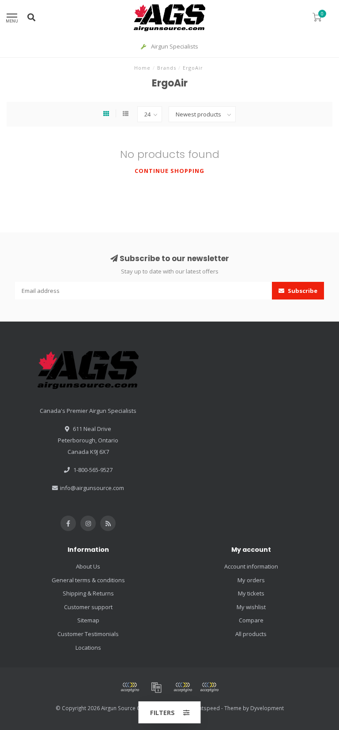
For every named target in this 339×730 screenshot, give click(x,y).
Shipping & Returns (88, 593)
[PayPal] (183, 687)
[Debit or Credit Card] (130, 687)
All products (251, 634)
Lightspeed (206, 707)
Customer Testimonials (88, 634)
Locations (88, 647)
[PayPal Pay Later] (209, 687)
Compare (251, 620)
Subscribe (301, 291)
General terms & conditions (88, 580)
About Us (88, 566)
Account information (251, 566)
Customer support (88, 607)
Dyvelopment (267, 707)
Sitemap (88, 620)
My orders (251, 580)
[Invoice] (156, 687)
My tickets (251, 593)
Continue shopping (169, 171)
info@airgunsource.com (92, 488)
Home (142, 67)
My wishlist (251, 607)
